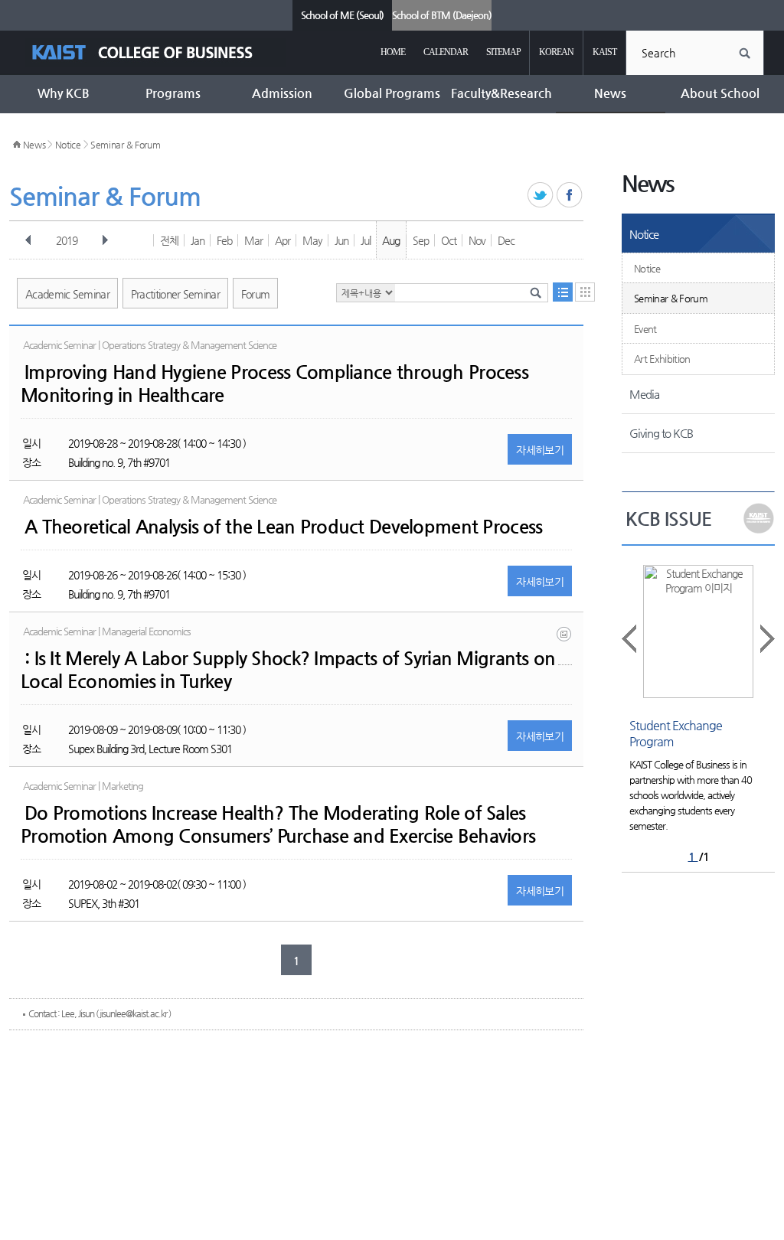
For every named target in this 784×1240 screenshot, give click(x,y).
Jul (366, 240)
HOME (393, 52)
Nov (477, 240)
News (34, 144)
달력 (585, 292)
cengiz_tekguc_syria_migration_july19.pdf (565, 645)
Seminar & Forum (125, 144)
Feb (224, 240)
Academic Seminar (67, 294)
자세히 (540, 450)
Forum (255, 294)
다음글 (766, 639)
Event (645, 328)
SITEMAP (503, 52)
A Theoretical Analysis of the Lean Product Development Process (283, 526)
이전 (28, 240)
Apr (282, 240)
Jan (197, 240)
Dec (506, 240)
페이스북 (570, 195)
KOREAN (556, 52)
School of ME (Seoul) (342, 15)
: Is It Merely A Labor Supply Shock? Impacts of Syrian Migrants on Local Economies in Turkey (288, 670)
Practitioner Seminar (175, 294)
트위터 (541, 195)
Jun (341, 240)
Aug (391, 240)
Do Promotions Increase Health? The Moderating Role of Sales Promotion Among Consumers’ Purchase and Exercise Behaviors (278, 824)
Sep (421, 240)
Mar (253, 240)
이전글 (630, 639)
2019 (66, 240)
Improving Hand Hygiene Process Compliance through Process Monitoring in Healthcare (274, 383)
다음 (105, 240)
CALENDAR (445, 52)
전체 (169, 240)
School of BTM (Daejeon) (442, 15)
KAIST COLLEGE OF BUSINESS (155, 52)
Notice (68, 144)
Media (644, 393)
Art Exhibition (662, 358)
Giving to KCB (661, 432)
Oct (448, 240)
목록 (563, 292)
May (312, 240)
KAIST (604, 52)
